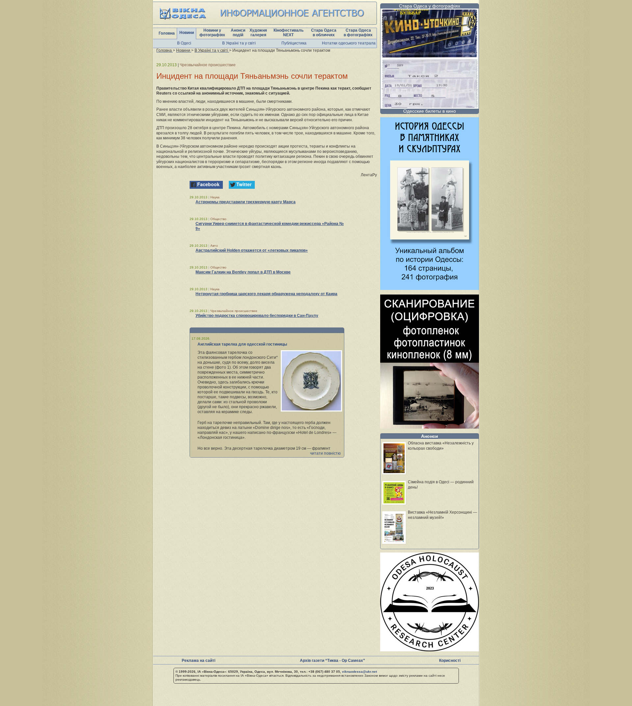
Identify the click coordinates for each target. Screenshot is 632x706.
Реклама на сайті (198, 660)
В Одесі (184, 43)
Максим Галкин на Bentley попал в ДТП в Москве (243, 272)
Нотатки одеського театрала (349, 43)
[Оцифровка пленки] (429, 427)
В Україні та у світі (239, 43)
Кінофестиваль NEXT (288, 32)
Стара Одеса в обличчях (323, 32)
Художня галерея (258, 32)
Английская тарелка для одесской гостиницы (242, 344)
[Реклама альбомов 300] (429, 288)
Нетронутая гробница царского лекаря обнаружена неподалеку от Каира (266, 294)
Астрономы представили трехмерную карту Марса (246, 202)
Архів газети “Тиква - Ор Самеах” (332, 660)
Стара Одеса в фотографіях (358, 32)
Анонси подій (238, 32)
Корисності (450, 660)
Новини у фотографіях (212, 32)
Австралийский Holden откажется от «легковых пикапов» (252, 250)
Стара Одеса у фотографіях (429, 6)
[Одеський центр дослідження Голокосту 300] (429, 649)
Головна (167, 33)
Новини (186, 32)
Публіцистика (293, 43)
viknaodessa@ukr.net (359, 671)
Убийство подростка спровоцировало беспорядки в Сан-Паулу (257, 315)
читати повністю (325, 453)
